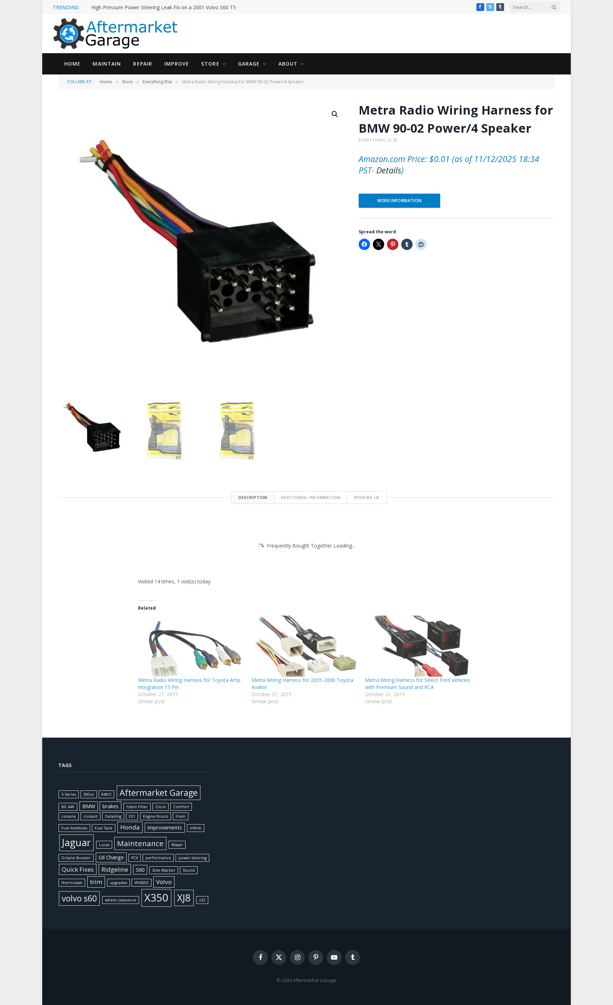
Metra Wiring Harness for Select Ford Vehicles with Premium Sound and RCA (417, 683)
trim (96, 882)
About (288, 63)
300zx (88, 794)
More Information (399, 201)
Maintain (107, 63)
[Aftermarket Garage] (117, 33)
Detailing (113, 816)
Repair (142, 63)
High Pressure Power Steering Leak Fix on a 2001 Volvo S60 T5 (163, 7)
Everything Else (157, 82)
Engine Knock (155, 816)
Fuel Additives (74, 828)
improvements (165, 827)
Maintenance (140, 843)
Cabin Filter (137, 806)
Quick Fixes (78, 869)
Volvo (164, 882)
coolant (90, 816)
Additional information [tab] (310, 497)
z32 (202, 900)
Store (210, 63)
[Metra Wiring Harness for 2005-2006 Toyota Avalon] (305, 646)
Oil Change (111, 857)
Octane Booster (76, 857)
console (68, 816)
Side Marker (163, 870)
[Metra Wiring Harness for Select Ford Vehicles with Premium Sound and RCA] (418, 646)
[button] (334, 114)
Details (388, 170)
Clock (160, 806)
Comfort (181, 806)
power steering (192, 857)
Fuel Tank (103, 828)
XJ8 (184, 897)
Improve (176, 63)
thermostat (71, 882)
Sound (189, 870)
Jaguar (76, 842)
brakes (110, 806)
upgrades (118, 882)
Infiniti (195, 828)
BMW (88, 806)
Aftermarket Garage (159, 792)
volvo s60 (79, 898)
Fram (181, 816)
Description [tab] (253, 497)
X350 (156, 897)
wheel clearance (120, 900)
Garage (249, 63)
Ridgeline (114, 869)
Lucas (104, 844)
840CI (106, 794)
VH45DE (141, 882)
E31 (132, 816)
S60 (140, 869)
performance (158, 857)
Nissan (177, 844)
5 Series (68, 794)
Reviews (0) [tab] (367, 497)
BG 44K (67, 806)
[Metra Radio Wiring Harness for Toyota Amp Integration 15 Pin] (191, 646)
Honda (130, 827)
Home (72, 63)
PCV (134, 857)
